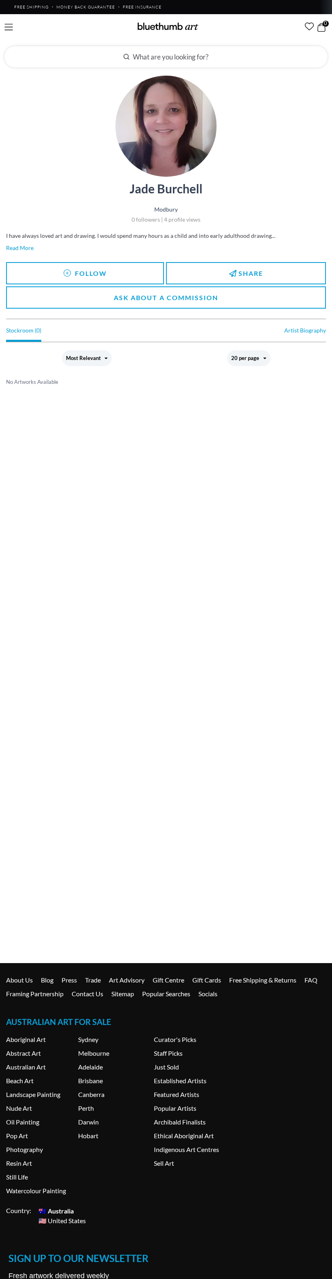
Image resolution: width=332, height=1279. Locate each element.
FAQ (310, 980)
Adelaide (90, 1067)
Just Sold (166, 1067)
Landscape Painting (33, 1094)
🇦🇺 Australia (56, 1210)
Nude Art (19, 1108)
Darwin (88, 1122)
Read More (20, 247)
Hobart (88, 1135)
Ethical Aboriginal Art (184, 1135)
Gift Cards (206, 980)
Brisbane (90, 1080)
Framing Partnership (35, 993)
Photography (24, 1149)
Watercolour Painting (36, 1190)
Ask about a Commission (166, 297)
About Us (19, 980)
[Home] (168, 26)
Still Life (17, 1177)
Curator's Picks (175, 1039)
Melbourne (93, 1053)
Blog (47, 980)
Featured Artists (176, 1094)
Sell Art (164, 1163)
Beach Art (20, 1080)
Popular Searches (166, 993)
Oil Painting (22, 1122)
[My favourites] (309, 26)
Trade (93, 980)
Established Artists (180, 1080)
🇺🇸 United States (62, 1220)
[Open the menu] (8, 27)
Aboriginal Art (26, 1039)
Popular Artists (175, 1108)
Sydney (88, 1039)
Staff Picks (168, 1053)
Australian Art (26, 1067)
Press (69, 980)
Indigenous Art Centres (186, 1149)
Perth (86, 1108)
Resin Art (19, 1163)
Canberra (91, 1094)
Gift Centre (168, 980)
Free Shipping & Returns (262, 980)
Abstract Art (23, 1053)
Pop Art (17, 1135)
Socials (207, 993)
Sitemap (122, 993)
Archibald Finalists (180, 1122)
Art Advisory (127, 980)
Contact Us (87, 993)
